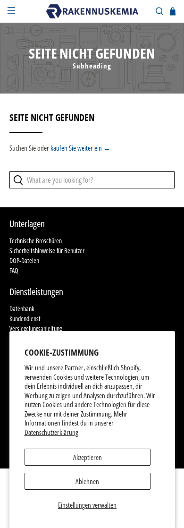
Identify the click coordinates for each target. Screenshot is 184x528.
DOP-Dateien (24, 260)
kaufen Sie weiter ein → (80, 148)
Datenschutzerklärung (51, 432)
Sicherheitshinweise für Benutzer (46, 250)
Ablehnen (87, 481)
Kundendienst (25, 318)
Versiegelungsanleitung (35, 328)
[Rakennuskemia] (92, 11)
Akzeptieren (87, 457)
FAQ (13, 270)
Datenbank (21, 308)
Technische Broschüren (35, 240)
